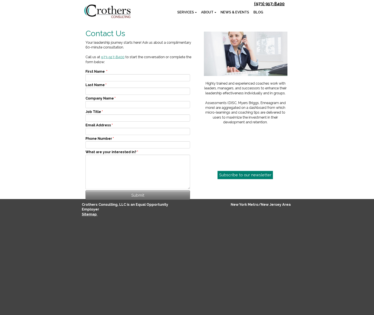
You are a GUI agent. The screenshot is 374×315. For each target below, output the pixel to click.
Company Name (100, 98)
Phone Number (99, 139)
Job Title (94, 112)
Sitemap (90, 214)
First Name (96, 71)
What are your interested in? (111, 152)
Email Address (99, 125)
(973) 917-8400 (269, 3)
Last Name (95, 85)
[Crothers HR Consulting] (107, 11)
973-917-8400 (112, 57)
